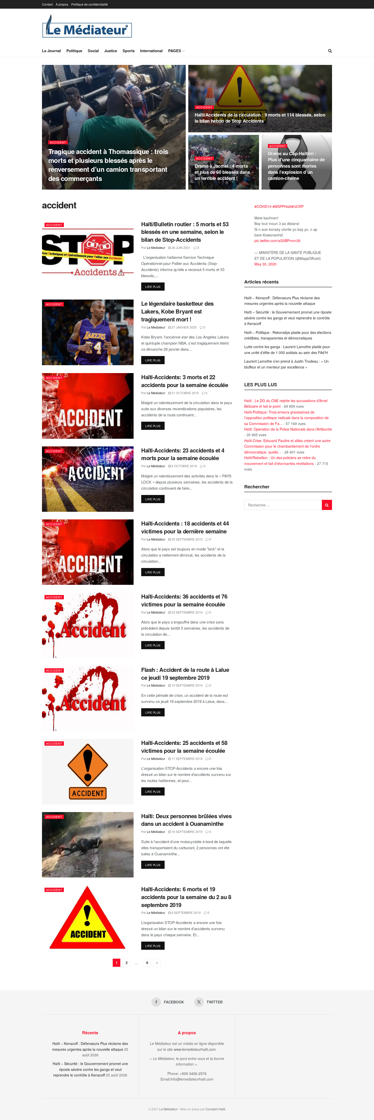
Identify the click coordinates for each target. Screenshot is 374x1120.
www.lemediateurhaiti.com (195, 1049)
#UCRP (298, 206)
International (151, 50)
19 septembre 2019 (187, 685)
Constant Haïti (215, 1109)
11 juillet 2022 (209, 131)
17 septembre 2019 (187, 758)
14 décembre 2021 (285, 188)
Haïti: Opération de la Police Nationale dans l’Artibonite (288, 429)
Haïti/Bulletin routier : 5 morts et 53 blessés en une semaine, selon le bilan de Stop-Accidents (184, 232)
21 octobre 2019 (185, 393)
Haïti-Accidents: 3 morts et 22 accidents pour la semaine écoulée (184, 381)
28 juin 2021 (181, 247)
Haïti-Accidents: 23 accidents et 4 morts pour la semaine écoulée (182, 454)
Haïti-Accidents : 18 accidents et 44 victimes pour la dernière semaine (185, 527)
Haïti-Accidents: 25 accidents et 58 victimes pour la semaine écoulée (184, 747)
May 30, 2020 (265, 263)
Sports (129, 50)
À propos (62, 4)
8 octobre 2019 (184, 466)
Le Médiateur (156, 393)
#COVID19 (262, 206)
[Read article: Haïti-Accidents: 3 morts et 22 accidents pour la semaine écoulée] (88, 405)
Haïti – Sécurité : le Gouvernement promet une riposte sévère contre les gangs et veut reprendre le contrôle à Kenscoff (288, 317)
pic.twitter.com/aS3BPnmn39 (277, 240)
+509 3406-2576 (193, 1073)
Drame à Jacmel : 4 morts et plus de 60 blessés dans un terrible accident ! (222, 172)
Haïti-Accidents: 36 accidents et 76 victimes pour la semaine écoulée (184, 600)
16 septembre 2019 (187, 831)
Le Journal (51, 50)
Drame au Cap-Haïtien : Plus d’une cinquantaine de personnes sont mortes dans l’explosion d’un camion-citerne (296, 165)
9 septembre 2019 (186, 912)
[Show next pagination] (157, 963)
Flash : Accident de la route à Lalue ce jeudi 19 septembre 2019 (185, 673)
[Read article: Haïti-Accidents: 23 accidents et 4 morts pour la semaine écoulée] (88, 479)
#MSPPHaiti (282, 206)
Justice (110, 50)
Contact (47, 4)
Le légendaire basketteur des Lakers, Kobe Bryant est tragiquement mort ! (177, 311)
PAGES (174, 50)
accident (58, 142)
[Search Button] (330, 50)
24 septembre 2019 (187, 612)
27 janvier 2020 (184, 327)
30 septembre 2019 (187, 539)
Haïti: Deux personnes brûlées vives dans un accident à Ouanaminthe (186, 820)
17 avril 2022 (208, 188)
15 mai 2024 (87, 188)
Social (93, 50)
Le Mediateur (63, 188)
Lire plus (155, 286)
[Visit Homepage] (87, 26)
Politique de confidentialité (89, 4)
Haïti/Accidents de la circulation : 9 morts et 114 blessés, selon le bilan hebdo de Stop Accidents (260, 117)
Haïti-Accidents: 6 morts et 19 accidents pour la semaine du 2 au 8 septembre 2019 (186, 897)
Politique (74, 50)
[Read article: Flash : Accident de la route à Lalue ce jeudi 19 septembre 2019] (88, 698)
